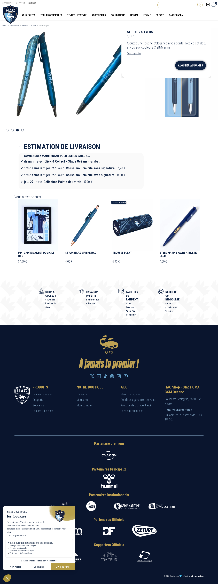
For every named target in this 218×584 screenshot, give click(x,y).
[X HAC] (92, 376)
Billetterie (20, 3)
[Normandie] (162, 506)
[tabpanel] (36, 74)
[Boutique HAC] (10, 14)
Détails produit (134, 53)
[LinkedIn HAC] (99, 376)
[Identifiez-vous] (208, 4)
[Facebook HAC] (119, 376)
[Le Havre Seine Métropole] (91, 506)
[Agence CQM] (193, 576)
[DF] (109, 531)
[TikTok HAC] (105, 376)
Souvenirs (38, 405)
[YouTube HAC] (126, 375)
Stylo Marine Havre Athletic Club (179, 254)
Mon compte (84, 405)
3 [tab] (17, 130)
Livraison (82, 394)
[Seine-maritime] (127, 506)
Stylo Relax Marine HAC (80, 252)
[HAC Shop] (22, 394)
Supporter (38, 399)
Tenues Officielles (43, 411)
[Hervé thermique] (144, 556)
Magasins (82, 399)
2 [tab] (12, 130)
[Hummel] (109, 481)
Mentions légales (130, 394)
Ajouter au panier (190, 65)
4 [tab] (22, 130)
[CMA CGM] (109, 455)
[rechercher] (199, 5)
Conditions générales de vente (138, 399)
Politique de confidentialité (136, 405)
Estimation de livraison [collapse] (62, 147)
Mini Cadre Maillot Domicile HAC (36, 254)
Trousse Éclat (122, 252)
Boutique (31, 3)
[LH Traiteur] (109, 556)
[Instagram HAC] (112, 376)
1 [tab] (7, 130)
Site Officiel (8, 3)
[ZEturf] (144, 531)
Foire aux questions (132, 411)
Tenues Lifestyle (42, 394)
